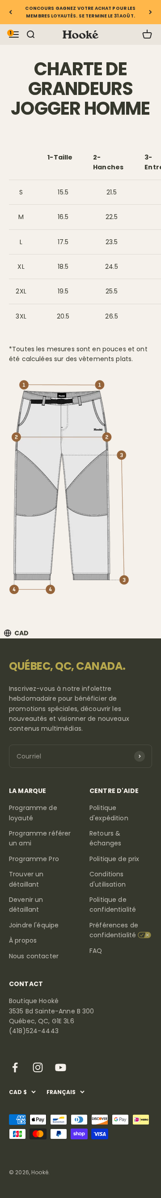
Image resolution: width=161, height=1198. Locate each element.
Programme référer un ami (40, 838)
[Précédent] (10, 12)
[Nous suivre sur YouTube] (61, 1067)
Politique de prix (114, 858)
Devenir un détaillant (26, 904)
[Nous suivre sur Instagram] (38, 1067)
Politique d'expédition (108, 812)
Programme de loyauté (33, 812)
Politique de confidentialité (112, 904)
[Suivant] (150, 12)
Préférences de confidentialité (113, 930)
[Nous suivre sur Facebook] (15, 1067)
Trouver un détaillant (26, 879)
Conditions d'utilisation (107, 879)
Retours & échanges (105, 838)
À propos (23, 940)
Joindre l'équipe (34, 925)
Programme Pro (34, 858)
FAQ (95, 950)
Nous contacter (34, 956)
